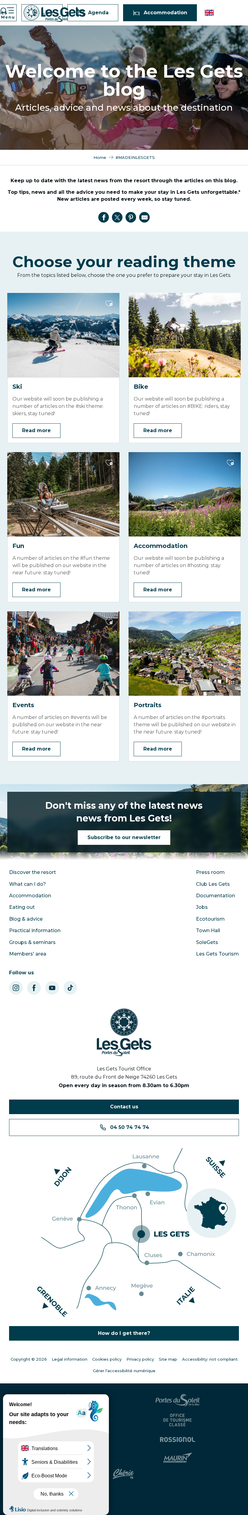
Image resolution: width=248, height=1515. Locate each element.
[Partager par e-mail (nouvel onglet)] (145, 217)
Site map (168, 1359)
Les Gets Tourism (217, 954)
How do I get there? (124, 1333)
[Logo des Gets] (124, 1032)
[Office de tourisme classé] (178, 1420)
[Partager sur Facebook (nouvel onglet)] (104, 217)
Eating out (22, 907)
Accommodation (30, 896)
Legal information (69, 1359)
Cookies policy (107, 1359)
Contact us (124, 1107)
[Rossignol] (178, 1439)
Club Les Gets (213, 884)
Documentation (215, 896)
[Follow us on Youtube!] (52, 988)
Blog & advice (26, 919)
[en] (210, 13)
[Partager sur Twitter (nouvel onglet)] (117, 217)
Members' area (27, 954)
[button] (210, 13)
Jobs (202, 907)
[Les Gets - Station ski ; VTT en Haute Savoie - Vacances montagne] (55, 13)
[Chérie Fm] (124, 1474)
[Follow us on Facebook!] (34, 988)
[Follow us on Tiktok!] (70, 988)
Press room (210, 872)
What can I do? (27, 884)
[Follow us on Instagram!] (16, 988)
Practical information (34, 930)
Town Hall (208, 930)
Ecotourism (210, 919)
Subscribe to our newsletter (124, 837)
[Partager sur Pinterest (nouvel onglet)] (131, 217)
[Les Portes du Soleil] (178, 1400)
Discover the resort (32, 872)
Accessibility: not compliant (210, 1359)
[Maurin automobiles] (178, 1458)
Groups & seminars (32, 942)
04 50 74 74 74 (129, 1127)
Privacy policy (140, 1359)
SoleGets (207, 942)
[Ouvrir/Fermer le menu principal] (7, 13)
